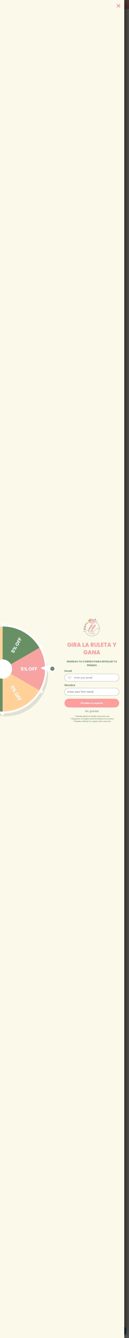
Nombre (69, 685)
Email (68, 671)
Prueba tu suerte (92, 703)
